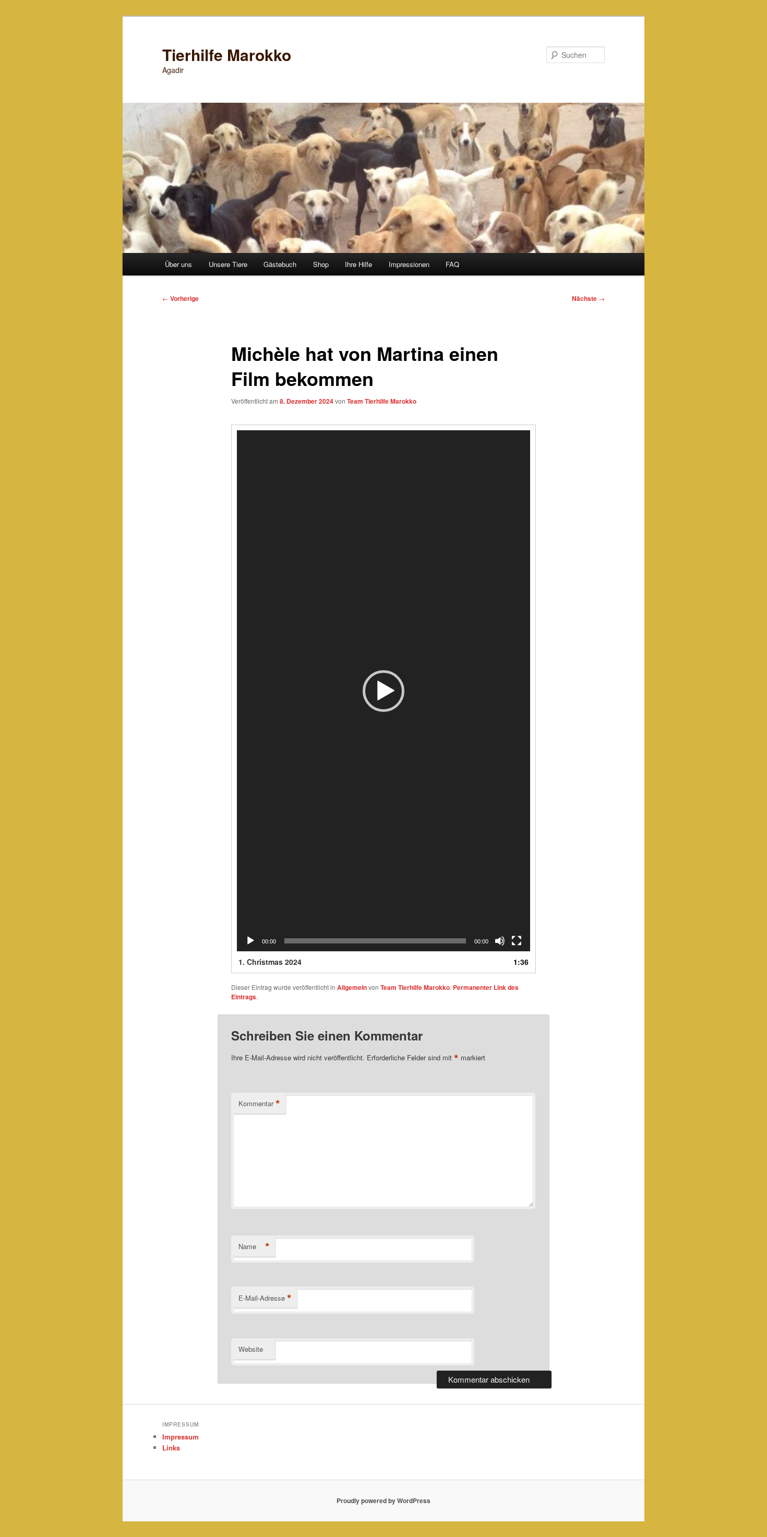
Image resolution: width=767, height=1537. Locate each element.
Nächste (588, 298)
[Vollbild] (516, 941)
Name (254, 1246)
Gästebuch (279, 264)
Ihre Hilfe (358, 264)
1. (270, 962)
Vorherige (180, 298)
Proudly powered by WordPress (383, 1500)
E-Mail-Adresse (265, 1298)
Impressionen (409, 264)
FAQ (452, 264)
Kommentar (259, 1103)
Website (250, 1349)
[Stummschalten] (500, 941)
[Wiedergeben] (250, 941)
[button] (383, 691)
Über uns (178, 264)
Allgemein (352, 987)
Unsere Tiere (228, 264)
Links (171, 1448)
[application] (383, 690)
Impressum (180, 1437)
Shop (321, 264)
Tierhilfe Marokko (226, 54)
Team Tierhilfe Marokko (381, 401)
